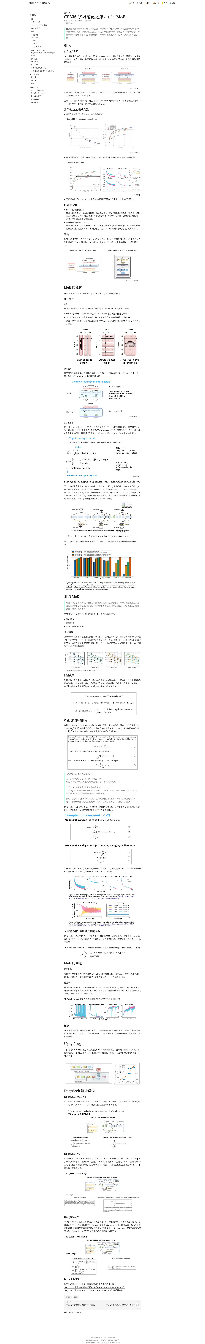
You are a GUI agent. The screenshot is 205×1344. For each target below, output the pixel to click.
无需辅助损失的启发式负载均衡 (42, 71)
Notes (71, 13)
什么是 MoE (35, 22)
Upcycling (34, 87)
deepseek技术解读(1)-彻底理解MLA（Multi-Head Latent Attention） (94, 1287)
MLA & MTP (36, 102)
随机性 (33, 77)
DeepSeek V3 (36, 99)
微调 (32, 83)
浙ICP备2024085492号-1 (93, 1340)
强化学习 (34, 62)
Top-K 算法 (37, 46)
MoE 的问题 (34, 75)
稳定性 (33, 80)
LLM (76, 1297)
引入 (32, 19)
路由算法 (34, 38)
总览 (34, 40)
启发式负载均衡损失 (38, 68)
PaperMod (116, 1342)
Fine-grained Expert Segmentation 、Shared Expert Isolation (43, 52)
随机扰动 (34, 65)
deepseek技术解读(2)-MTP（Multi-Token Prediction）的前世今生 (93, 1290)
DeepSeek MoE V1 (38, 93)
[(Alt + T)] (49, 3)
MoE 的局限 (35, 28)
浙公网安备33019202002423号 (110, 1340)
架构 (32, 31)
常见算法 (36, 43)
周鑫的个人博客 (38, 3)
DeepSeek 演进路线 (37, 90)
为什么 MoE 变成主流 (39, 25)
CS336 (68, 1297)
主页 (65, 13)
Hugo (110, 1342)
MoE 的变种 (34, 35)
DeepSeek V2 (36, 96)
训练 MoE (33, 59)
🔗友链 (172, 3)
